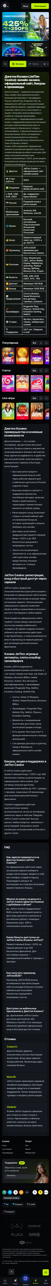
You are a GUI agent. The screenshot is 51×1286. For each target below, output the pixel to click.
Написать (11, 1175)
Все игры (20, 64)
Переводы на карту (11, 1198)
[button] (46, 1281)
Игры (4, 1145)
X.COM (32, 1204)
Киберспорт (30, 1153)
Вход (25, 6)
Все (34, 343)
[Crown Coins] (22, 355)
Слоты (35, 64)
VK (7, 1204)
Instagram (10, 1212)
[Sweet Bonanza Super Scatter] (37, 383)
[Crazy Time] (22, 411)
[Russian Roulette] (37, 411)
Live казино (7, 1149)
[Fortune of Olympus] (22, 383)
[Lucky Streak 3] (8, 355)
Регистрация (40, 6)
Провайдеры (7, 1153)
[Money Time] (8, 411)
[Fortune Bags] (37, 355)
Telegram (19, 1204)
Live (26, 1145)
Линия (27, 1149)
